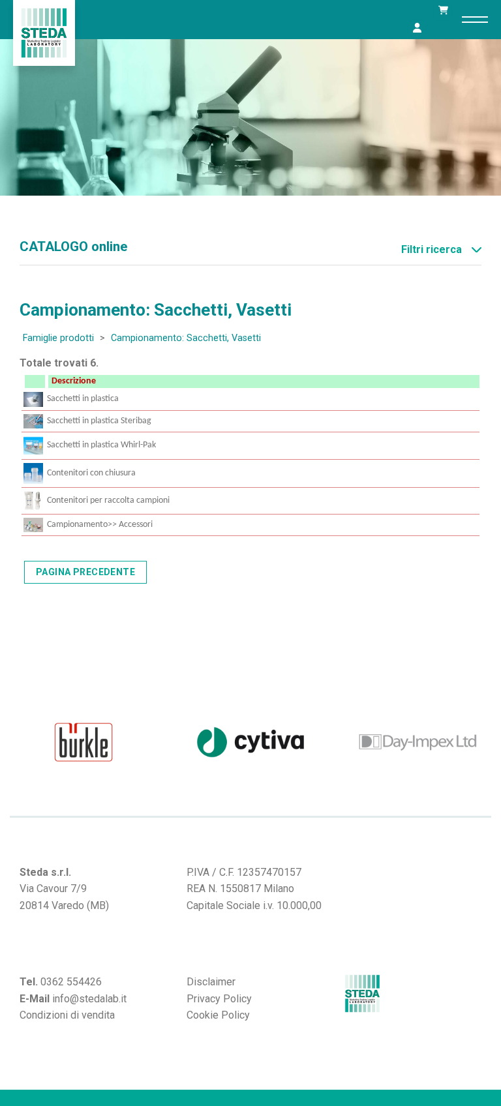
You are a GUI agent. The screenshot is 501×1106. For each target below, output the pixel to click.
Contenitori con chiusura (91, 473)
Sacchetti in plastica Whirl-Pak (101, 445)
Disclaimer (211, 982)
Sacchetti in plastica (83, 399)
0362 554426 (71, 982)
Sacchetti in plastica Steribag (99, 421)
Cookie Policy (218, 1015)
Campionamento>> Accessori (100, 525)
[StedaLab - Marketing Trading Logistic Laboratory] (44, 33)
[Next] (484, 741)
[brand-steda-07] (417, 742)
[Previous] (16, 741)
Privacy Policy (219, 999)
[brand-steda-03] (83, 742)
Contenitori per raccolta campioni (108, 500)
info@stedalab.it (89, 999)
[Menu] (475, 19)
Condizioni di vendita (67, 1015)
